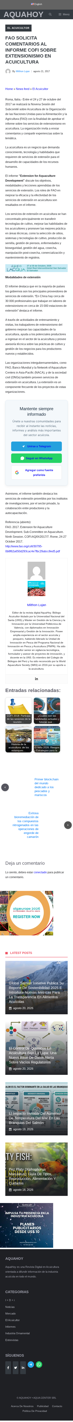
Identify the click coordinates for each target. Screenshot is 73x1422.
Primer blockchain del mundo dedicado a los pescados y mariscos (46, 787)
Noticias (10, 1306)
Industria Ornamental (17, 1333)
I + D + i (10, 1300)
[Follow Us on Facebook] (8, 1367)
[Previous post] (5, 787)
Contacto (57, 1406)
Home (9, 88)
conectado (40, 872)
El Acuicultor (18, 28)
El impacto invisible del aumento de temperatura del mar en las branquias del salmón (35, 1118)
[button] (50, 14)
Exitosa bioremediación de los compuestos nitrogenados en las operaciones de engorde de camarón (25, 825)
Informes (10, 1326)
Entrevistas (11, 1340)
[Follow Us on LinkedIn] (23, 1367)
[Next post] (68, 825)
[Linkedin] (36, 679)
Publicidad (43, 1406)
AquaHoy (23, 14)
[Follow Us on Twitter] (15, 1367)
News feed (22, 88)
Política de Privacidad (35, 1411)
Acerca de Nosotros (22, 1406)
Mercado (10, 1313)
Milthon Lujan (23, 71)
